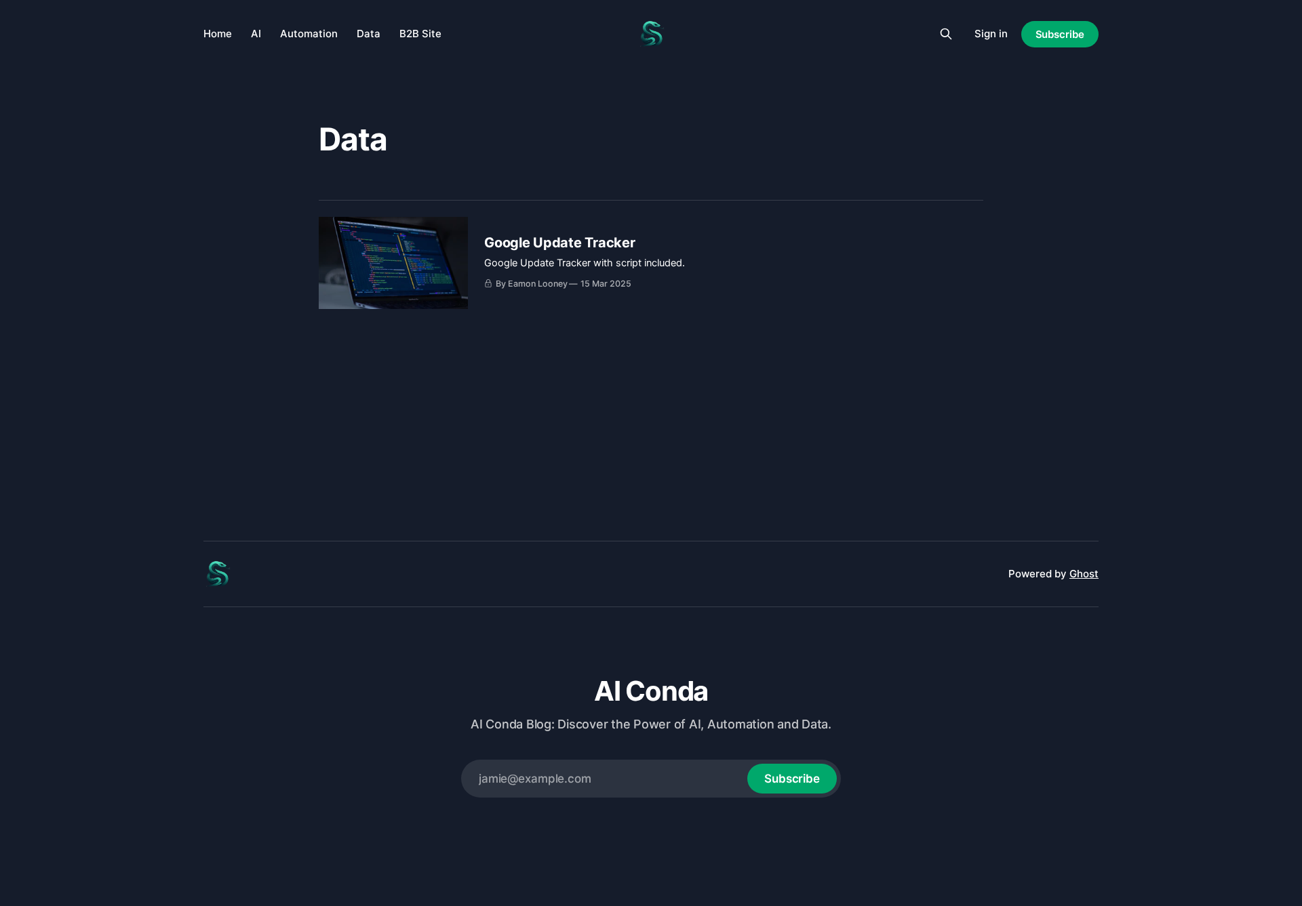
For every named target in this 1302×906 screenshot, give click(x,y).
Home (217, 33)
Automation (309, 33)
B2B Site (420, 33)
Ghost (1084, 573)
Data (368, 33)
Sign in (991, 33)
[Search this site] (946, 34)
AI (256, 33)
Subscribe (1059, 34)
